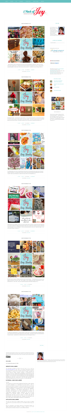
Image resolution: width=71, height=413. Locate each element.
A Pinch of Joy (35, 11)
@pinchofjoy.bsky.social (53, 70)
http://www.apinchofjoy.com (10, 369)
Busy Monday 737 (26, 23)
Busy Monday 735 (26, 130)
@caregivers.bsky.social (53, 72)
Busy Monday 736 (26, 76)
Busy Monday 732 (26, 291)
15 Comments (32, 176)
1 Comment (32, 69)
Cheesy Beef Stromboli (57, 90)
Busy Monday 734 (26, 183)
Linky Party (28, 71)
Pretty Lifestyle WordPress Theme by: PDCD (38, 411)
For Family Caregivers (60, 68)
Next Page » (42, 345)
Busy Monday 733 (26, 238)
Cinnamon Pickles (56, 87)
